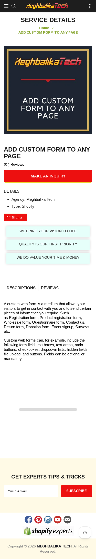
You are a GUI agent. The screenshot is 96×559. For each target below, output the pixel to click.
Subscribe (76, 491)
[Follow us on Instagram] (48, 520)
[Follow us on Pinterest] (38, 520)
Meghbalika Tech (40, 199)
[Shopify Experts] (48, 531)
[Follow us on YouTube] (58, 520)
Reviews (50, 288)
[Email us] (67, 520)
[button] (6, 6)
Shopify (28, 206)
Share (17, 217)
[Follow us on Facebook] (28, 520)
